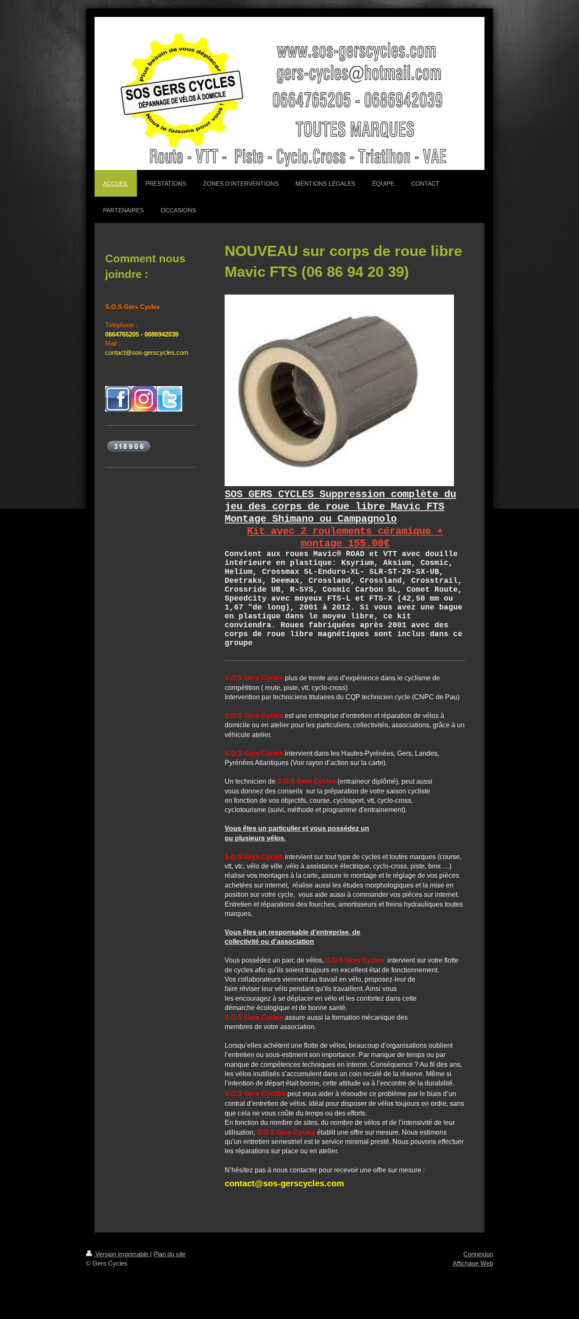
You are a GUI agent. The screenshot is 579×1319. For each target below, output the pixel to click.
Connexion (478, 1254)
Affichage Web (473, 1263)
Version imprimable (122, 1254)
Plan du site (169, 1254)
